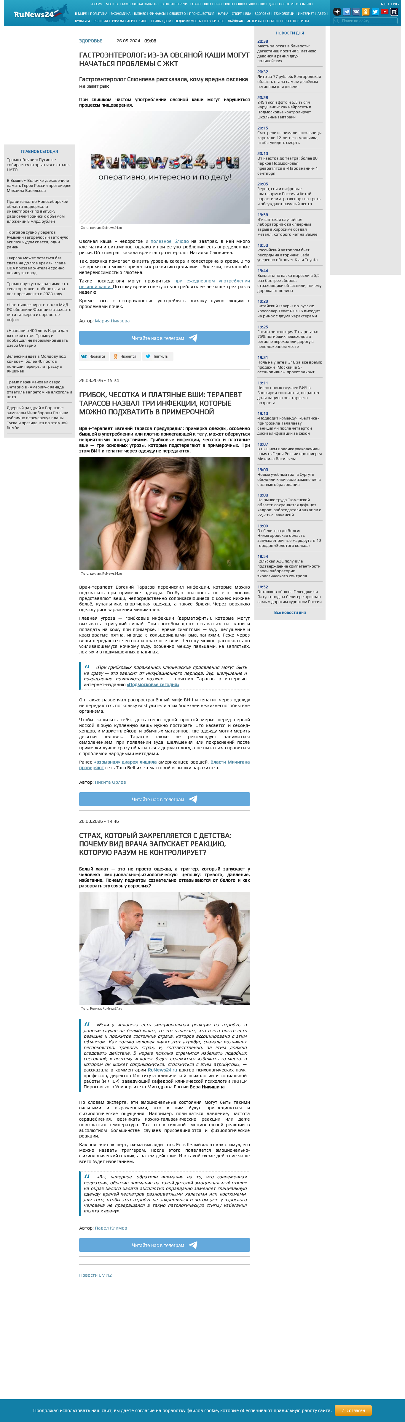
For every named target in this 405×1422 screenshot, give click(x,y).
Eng (395, 3)
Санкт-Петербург (175, 4)
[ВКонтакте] (93, 354)
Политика (98, 13)
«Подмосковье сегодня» (153, 684)
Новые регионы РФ (295, 4)
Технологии (284, 13)
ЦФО (207, 4)
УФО (251, 4)
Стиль (156, 21)
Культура (82, 21)
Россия (96, 4)
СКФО (240, 4)
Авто (322, 13)
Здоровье (262, 13)
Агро (131, 21)
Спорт (237, 13)
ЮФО (229, 4)
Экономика (120, 13)
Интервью (255, 21)
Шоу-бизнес (214, 21)
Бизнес (140, 13)
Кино (142, 21)
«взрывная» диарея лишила (125, 762)
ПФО (217, 4)
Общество (177, 13)
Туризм (117, 21)
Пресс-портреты (295, 21)
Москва (112, 4)
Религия (101, 21)
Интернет (306, 13)
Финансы (157, 13)
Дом (167, 21)
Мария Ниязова (112, 321)
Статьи (273, 21)
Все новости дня (290, 612)
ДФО (272, 4)
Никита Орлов (110, 782)
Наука (223, 13)
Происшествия (201, 13)
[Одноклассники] (125, 354)
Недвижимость (188, 21)
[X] (157, 354)
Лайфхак (235, 21)
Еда (248, 13)
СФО (262, 4)
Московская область (139, 4)
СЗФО (196, 4)
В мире (81, 13)
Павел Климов (111, 1228)
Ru (383, 3)
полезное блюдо (170, 241)
